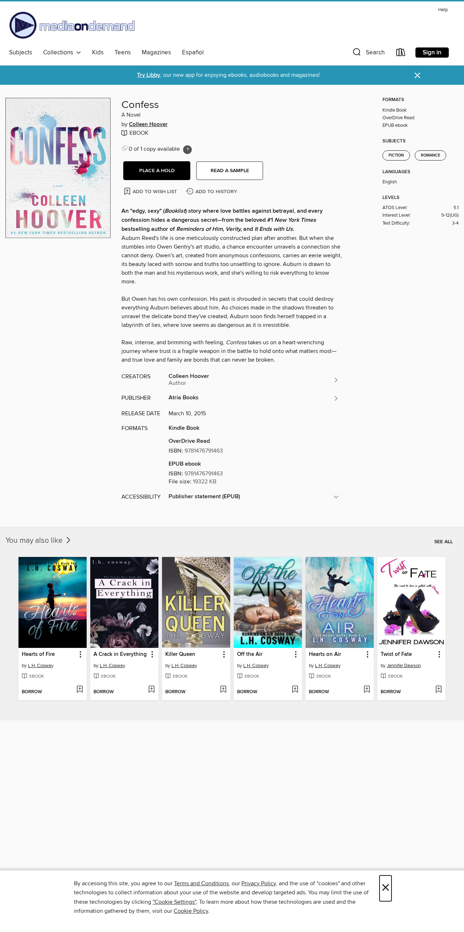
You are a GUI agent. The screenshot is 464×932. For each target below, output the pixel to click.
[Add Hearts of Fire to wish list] (79, 690)
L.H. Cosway (40, 666)
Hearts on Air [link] (325, 654)
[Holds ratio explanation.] (187, 149)
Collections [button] (59, 53)
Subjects (20, 53)
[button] (368, 54)
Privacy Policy (258, 883)
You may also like (35, 540)
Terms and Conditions (201, 883)
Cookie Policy (191, 911)
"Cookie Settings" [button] (174, 902)
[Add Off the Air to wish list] (294, 690)
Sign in (432, 53)
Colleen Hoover (148, 124)
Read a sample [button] (230, 170)
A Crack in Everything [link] (120, 654)
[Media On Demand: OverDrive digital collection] (72, 25)
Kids (98, 53)
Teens (123, 53)
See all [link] (443, 541)
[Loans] (401, 54)
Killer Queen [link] (180, 654)
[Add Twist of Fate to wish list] (438, 690)
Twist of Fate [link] (396, 654)
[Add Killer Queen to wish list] (223, 690)
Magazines (156, 53)
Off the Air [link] (249, 654)
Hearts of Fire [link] (38, 654)
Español (193, 53)
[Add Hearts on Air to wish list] (366, 690)
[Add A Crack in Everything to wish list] (151, 690)
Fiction (396, 155)
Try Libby (148, 75)
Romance (430, 155)
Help (443, 10)
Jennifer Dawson (404, 666)
